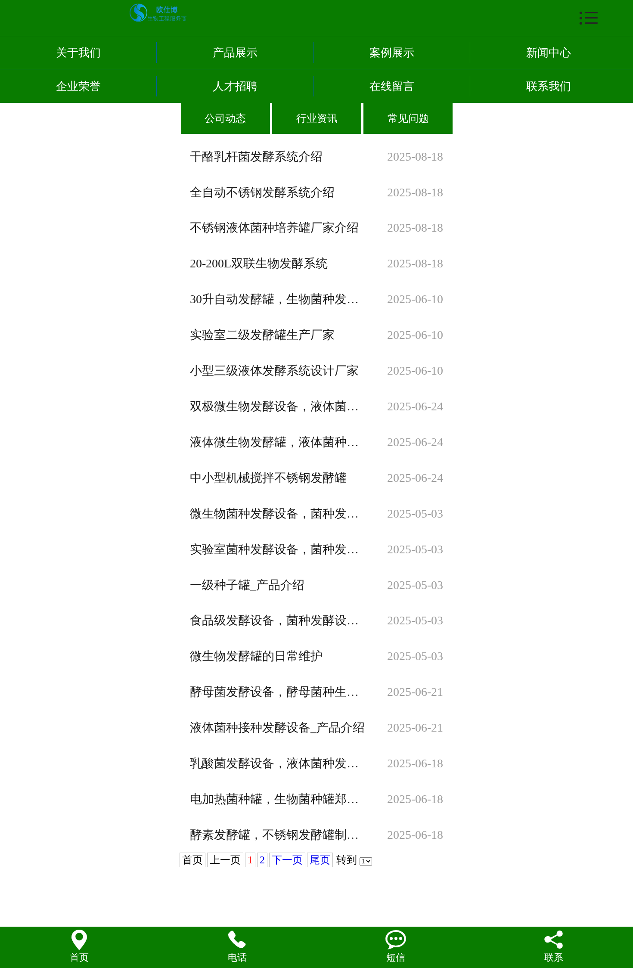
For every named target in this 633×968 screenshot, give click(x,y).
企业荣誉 (78, 86)
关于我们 (78, 52)
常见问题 (408, 118)
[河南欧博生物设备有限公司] (327, 12)
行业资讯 (317, 118)
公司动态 (225, 118)
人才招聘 (235, 86)
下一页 (287, 860)
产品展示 (235, 52)
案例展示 (391, 52)
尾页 (320, 860)
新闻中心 (548, 52)
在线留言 (391, 86)
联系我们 (548, 86)
